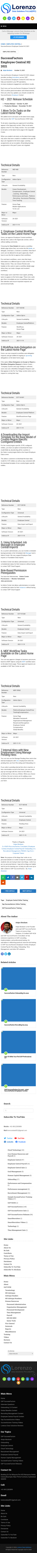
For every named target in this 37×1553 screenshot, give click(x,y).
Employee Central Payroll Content (12, 1416)
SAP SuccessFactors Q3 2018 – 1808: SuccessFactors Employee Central (16, 1090)
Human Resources (12, 1301)
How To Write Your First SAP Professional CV (17, 1057)
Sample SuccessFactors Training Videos (20, 1198)
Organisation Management (17, 1307)
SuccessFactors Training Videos (12, 1461)
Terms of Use (9, 1256)
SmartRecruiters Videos (16, 1222)
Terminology (10, 1290)
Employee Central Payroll (17, 1164)
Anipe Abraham (7, 70)
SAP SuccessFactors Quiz (17, 1211)
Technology (12, 1226)
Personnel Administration (16, 1304)
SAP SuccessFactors (15, 1207)
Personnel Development (15, 1310)
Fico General (10, 1323)
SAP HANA (12, 1203)
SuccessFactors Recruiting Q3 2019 (16, 1025)
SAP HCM (7, 1287)
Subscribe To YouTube (12, 1267)
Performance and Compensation (20, 1183)
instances (23, 587)
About (6, 1284)
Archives (11, 1351)
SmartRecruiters (14, 1218)
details (30, 248)
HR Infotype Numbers (13, 1298)
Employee (15, 95)
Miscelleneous (10, 1332)
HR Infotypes (10, 1293)
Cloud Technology (14, 1150)
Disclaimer (8, 1261)
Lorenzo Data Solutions (24, 1547)
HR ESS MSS (11, 1318)
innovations (15, 77)
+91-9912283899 (18, 37)
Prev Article (10, 891)
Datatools (8, 1326)
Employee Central (9, 51)
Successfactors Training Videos (12, 1423)
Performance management (17, 1189)
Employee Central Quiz (16, 1168)
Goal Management (14, 1171)
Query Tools (11, 1321)
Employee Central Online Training (17, 900)
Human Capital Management (18, 1175)
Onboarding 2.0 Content (9, 1407)
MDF (23, 662)
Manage (28, 553)
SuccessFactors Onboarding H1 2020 (16, 993)
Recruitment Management (17, 1193)
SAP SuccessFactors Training (12, 908)
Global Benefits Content (9, 1410)
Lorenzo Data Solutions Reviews (12, 1426)
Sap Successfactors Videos (10, 1419)
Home (6, 1245)
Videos (6, 1337)
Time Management (14, 1312)
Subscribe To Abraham (12, 1270)
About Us (7, 1248)
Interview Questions (7, 1404)
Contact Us (8, 1264)
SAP (12, 119)
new (17, 761)
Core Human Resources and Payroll (18, 1155)
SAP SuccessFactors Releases (19, 1214)
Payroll (9, 1315)
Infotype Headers (11, 1296)
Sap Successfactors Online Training (13, 904)
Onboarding (12, 1179)
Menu (4, 26)
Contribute (8, 1253)
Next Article (27, 891)
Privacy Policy (9, 1259)
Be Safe (6, 1250)
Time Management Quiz (17, 1230)
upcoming (29, 355)
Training (7, 1334)
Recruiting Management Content (12, 1413)
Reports (8, 1329)
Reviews (7, 1340)
